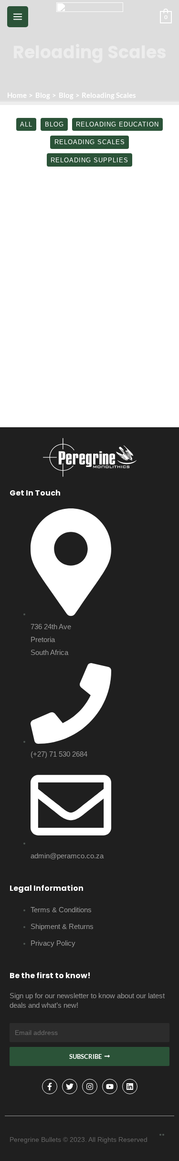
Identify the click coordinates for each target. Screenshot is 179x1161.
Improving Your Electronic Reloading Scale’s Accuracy (84, 271)
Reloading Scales (54, 312)
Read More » (50, 423)
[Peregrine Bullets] (89, 16)
